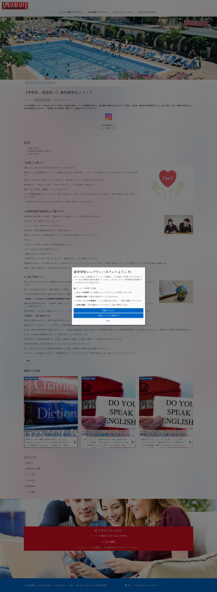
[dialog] (108, 296)
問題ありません (108, 310)
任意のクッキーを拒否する (108, 315)
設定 (108, 320)
